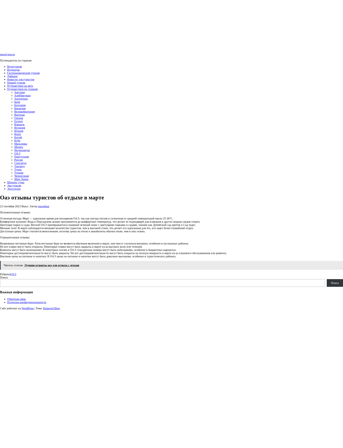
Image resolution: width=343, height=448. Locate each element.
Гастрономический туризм (23, 73)
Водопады (13, 69)
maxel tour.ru (7, 54)
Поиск (4, 277)
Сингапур (20, 163)
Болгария (20, 105)
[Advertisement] (107, 25)
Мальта (18, 146)
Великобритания (24, 111)
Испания (19, 127)
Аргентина (21, 98)
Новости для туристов (20, 79)
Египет (18, 121)
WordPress (28, 308)
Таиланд (19, 166)
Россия (18, 159)
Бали (17, 101)
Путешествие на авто (20, 85)
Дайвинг (12, 76)
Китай (18, 137)
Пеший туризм (16, 82)
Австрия (19, 92)
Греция (18, 118)
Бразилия (20, 108)
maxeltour (43, 206)
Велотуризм (14, 66)
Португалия (21, 156)
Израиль (19, 124)
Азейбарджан (22, 95)
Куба (17, 140)
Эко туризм (14, 185)
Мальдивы (20, 143)
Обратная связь (16, 299)
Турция (18, 172)
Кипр (17, 134)
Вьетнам (19, 114)
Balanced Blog (51, 308)
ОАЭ (17, 153)
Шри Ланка (21, 179)
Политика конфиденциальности (26, 302)
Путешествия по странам (22, 89)
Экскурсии (14, 188)
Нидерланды (22, 150)
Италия (18, 130)
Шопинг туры (15, 182)
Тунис (18, 169)
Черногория (21, 175)
